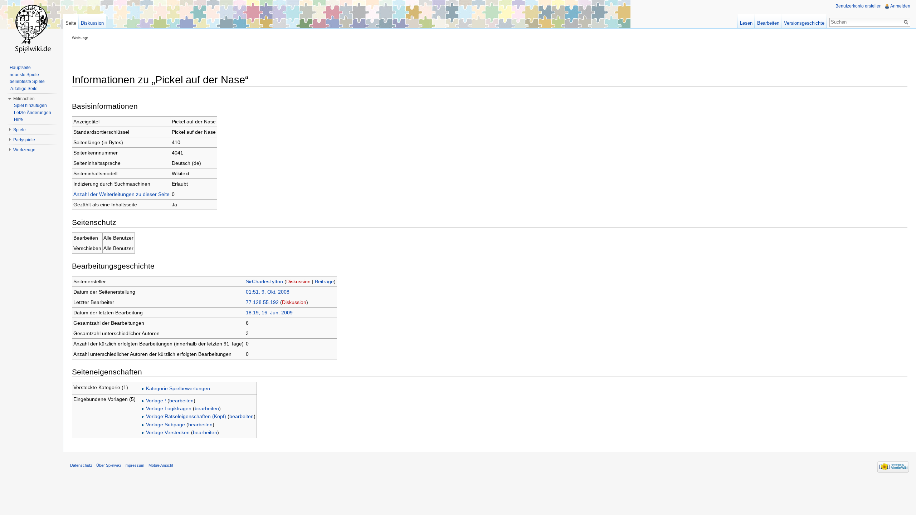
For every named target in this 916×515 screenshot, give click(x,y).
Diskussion (298, 281)
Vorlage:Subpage (165, 424)
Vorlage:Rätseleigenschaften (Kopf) (186, 416)
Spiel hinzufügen (30, 105)
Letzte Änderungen (32, 112)
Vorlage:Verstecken (168, 432)
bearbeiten (181, 400)
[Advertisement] (202, 56)
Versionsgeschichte (804, 23)
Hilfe (18, 119)
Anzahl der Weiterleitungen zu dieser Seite (121, 194)
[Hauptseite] (31, 28)
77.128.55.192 (262, 302)
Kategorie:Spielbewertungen (178, 388)
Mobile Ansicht (160, 465)
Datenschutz (81, 465)
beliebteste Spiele (27, 81)
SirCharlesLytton (264, 281)
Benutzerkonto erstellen (858, 6)
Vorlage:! (156, 400)
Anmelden (900, 6)
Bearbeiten (768, 23)
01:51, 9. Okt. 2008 (267, 292)
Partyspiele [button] (24, 139)
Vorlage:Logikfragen (168, 408)
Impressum (134, 465)
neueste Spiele (24, 74)
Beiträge (324, 281)
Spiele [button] (19, 129)
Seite (70, 23)
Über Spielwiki (108, 465)
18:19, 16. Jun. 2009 (269, 312)
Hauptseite (20, 67)
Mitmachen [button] (24, 98)
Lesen (746, 23)
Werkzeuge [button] (24, 149)
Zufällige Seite (24, 88)
